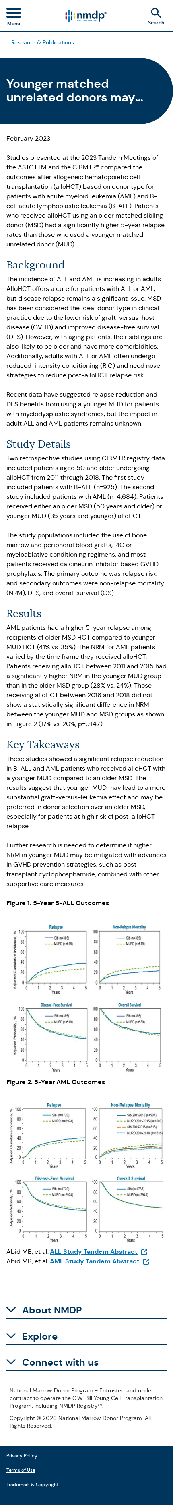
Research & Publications (42, 42)
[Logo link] (85, 16)
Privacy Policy (21, 1455)
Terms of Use (20, 1469)
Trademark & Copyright (32, 1483)
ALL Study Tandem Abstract (99, 1251)
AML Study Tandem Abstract (100, 1261)
